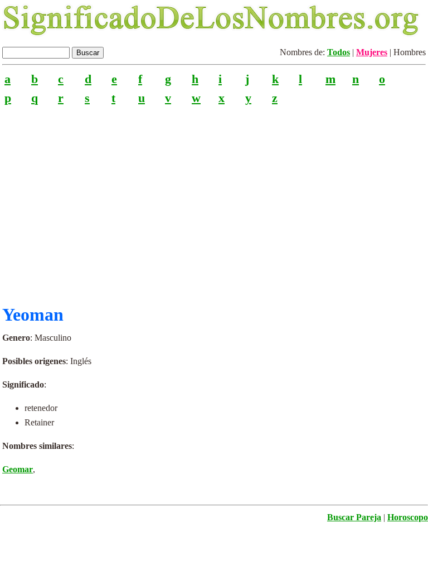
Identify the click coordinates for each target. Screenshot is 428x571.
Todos (338, 52)
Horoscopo (407, 517)
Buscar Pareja (354, 517)
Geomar (17, 469)
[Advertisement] (214, 200)
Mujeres (371, 52)
